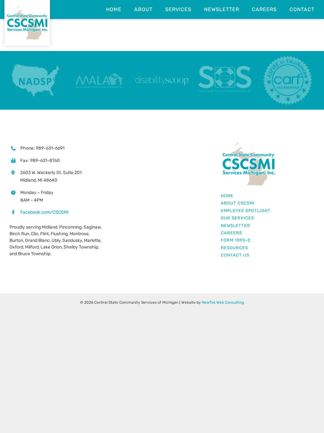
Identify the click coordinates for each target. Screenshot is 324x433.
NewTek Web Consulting (223, 302)
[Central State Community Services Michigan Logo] (248, 144)
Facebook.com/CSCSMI (44, 212)
